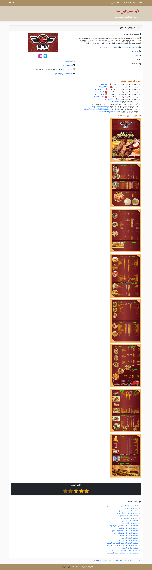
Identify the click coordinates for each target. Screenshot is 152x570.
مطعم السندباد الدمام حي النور (126, 528)
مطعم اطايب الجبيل (130, 521)
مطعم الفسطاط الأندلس (127, 513)
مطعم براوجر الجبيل (130, 548)
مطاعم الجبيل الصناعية (109, 48)
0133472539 (68, 65)
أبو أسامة (128, 561)
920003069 (68, 61)
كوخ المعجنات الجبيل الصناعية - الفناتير (122, 506)
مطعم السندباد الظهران (128, 536)
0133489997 (99, 97)
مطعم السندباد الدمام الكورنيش (125, 533)
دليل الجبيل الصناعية (131, 48)
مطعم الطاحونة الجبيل (129, 518)
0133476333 (99, 90)
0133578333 (103, 87)
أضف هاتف (125, 3)
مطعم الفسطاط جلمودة (128, 516)
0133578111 (99, 94)
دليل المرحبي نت (65, 567)
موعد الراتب (138, 561)
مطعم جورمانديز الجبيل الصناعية (125, 551)
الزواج (111, 561)
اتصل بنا (113, 3)
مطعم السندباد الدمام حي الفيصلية (124, 526)
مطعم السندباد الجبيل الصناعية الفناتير (122, 543)
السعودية (135, 52)
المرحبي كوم (102, 561)
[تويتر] (45, 57)
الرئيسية (136, 3)
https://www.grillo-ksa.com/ (109, 112)
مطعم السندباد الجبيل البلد (127, 541)
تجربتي (94, 561)
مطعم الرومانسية (131, 509)
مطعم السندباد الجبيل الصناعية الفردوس (121, 546)
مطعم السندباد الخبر (129, 538)
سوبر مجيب (119, 561)
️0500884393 (116, 102)
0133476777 (99, 92)
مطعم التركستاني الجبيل (128, 511)
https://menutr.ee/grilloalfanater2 (97, 109)
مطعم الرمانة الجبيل (130, 523)
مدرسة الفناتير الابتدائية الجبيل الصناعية (122, 553)
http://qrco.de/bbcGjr (100, 107)
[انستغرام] (40, 57)
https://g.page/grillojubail (63, 74)
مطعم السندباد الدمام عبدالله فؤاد (124, 531)
